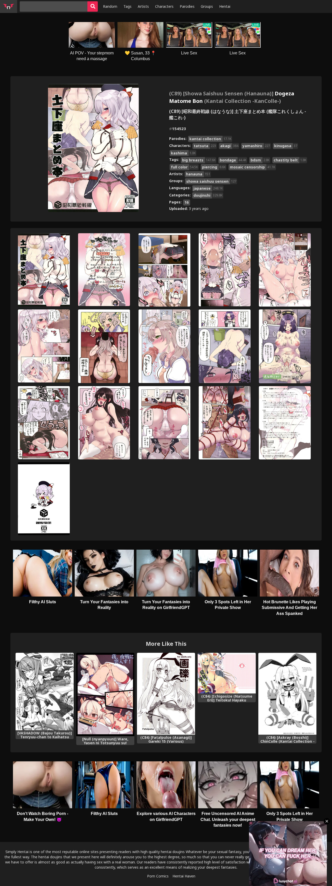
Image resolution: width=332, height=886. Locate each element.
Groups (207, 6)
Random (110, 6)
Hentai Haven (183, 876)
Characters (164, 6)
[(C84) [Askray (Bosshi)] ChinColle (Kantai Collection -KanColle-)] (287, 694)
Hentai (224, 6)
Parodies (187, 6)
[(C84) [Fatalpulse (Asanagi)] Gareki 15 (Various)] (166, 694)
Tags (127, 6)
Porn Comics (158, 876)
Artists (143, 6)
